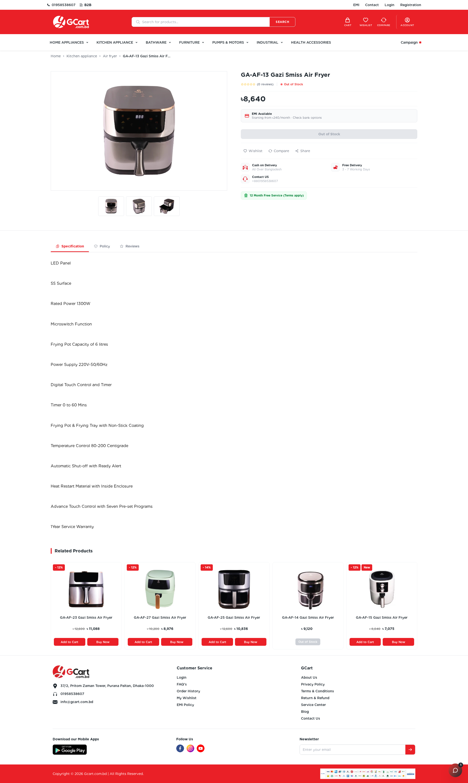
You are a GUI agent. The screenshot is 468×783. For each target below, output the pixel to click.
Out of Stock (329, 134)
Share (305, 151)
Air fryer (110, 56)
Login (389, 5)
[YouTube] (201, 748)
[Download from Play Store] (70, 749)
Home (56, 56)
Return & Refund (315, 698)
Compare (281, 151)
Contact (372, 5)
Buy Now (102, 642)
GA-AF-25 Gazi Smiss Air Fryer (234, 617)
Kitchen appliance (82, 56)
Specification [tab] (72, 246)
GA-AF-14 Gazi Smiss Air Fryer (308, 617)
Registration (410, 5)
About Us (309, 677)
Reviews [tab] (132, 246)
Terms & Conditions (317, 691)
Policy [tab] (105, 246)
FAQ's (182, 684)
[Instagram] (190, 748)
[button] (111, 207)
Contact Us (310, 718)
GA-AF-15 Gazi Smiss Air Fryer (382, 617)
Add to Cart (69, 642)
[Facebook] (180, 748)
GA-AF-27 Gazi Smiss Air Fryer (160, 617)
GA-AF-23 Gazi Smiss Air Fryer (86, 617)
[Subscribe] (410, 749)
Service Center (313, 705)
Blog (305, 712)
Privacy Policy (313, 684)
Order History (188, 691)
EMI (356, 5)
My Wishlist (186, 698)
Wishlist (256, 151)
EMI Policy (185, 705)
